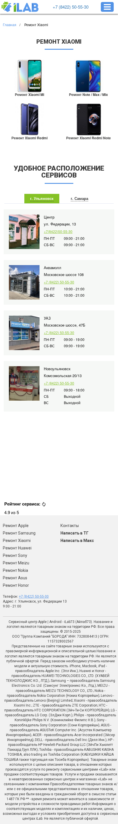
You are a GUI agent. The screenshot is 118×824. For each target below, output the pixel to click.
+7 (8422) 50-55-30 (70, 7)
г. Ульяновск (42, 198)
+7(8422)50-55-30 (58, 231)
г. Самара (79, 198)
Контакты (69, 525)
